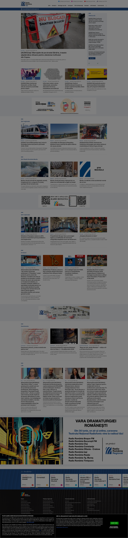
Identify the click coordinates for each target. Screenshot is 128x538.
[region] (64, 526)
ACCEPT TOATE (114, 523)
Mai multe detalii (30, 522)
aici (40, 530)
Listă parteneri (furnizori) (62, 527)
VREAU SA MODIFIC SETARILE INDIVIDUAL (113, 527)
